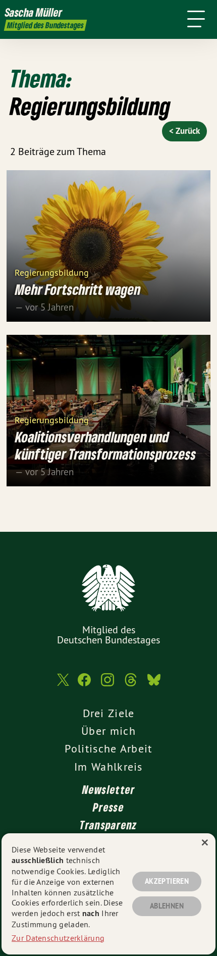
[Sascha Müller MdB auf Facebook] (84, 684)
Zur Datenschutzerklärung (58, 938)
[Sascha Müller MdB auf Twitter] (62, 685)
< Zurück (184, 130)
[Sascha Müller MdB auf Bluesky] (154, 684)
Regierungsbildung (52, 272)
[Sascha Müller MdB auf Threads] (130, 684)
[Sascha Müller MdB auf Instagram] (107, 684)
